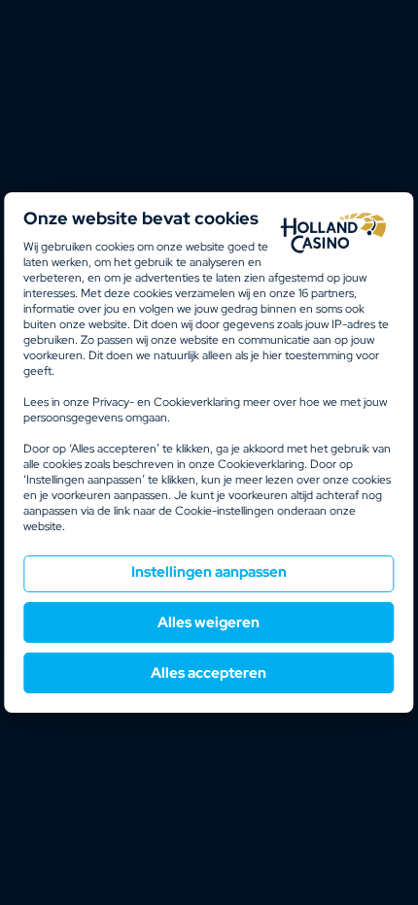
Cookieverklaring (197, 402)
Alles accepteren (208, 673)
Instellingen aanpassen (209, 572)
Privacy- (113, 402)
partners (326, 293)
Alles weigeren (208, 622)
